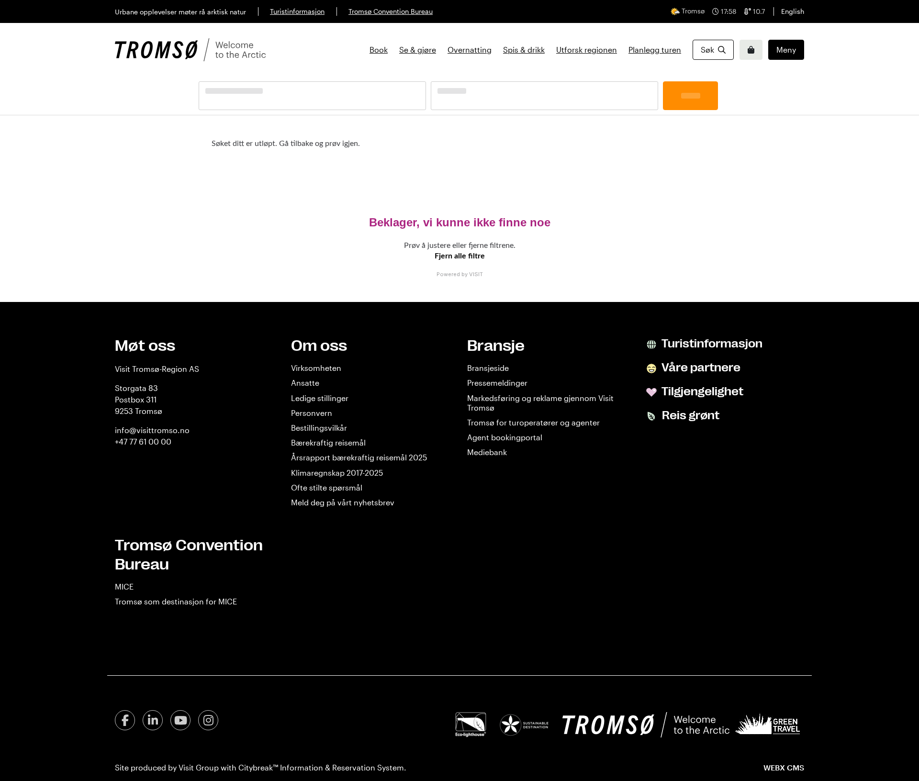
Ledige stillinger (319, 397)
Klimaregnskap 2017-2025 (337, 472)
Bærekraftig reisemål (328, 442)
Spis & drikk (524, 49)
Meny (786, 49)
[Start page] (190, 49)
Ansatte (305, 382)
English (792, 11)
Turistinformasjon (297, 11)
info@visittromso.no (152, 430)
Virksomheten (316, 367)
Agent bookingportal (504, 437)
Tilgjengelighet (701, 391)
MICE (124, 586)
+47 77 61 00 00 (143, 441)
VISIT (476, 274)
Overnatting (470, 49)
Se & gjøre (417, 49)
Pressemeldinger (497, 382)
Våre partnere (700, 367)
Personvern (311, 412)
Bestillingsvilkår (319, 427)
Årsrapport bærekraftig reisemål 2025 (359, 457)
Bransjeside (488, 367)
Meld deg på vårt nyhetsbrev (342, 502)
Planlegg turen (654, 49)
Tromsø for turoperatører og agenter (533, 422)
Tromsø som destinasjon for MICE (176, 601)
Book (379, 49)
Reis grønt (689, 415)
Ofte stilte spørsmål (326, 487)
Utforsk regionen (586, 49)
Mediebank (487, 452)
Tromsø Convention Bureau (390, 11)
